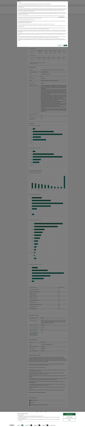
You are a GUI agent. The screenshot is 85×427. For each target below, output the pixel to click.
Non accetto (60, 45)
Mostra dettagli (52, 425)
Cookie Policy (32, 421)
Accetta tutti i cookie (69, 414)
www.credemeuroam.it (61, 17)
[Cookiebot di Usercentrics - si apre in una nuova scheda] (12, 425)
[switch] (31, 425)
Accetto (65, 45)
